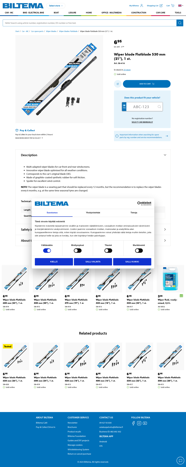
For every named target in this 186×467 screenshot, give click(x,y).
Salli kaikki (132, 262)
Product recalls (74, 431)
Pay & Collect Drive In (45, 427)
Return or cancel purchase (79, 453)
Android (103, 441)
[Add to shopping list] (118, 84)
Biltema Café (41, 422)
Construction (138, 12)
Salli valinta (93, 262)
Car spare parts (37, 31)
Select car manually (142, 122)
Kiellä (54, 262)
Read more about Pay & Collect (28, 138)
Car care (160, 12)
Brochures (72, 427)
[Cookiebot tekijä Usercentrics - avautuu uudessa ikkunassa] (139, 204)
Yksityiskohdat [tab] (93, 212)
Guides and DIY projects (78, 440)
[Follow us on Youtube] (145, 424)
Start (17, 31)
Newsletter (72, 422)
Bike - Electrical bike (33, 12)
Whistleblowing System (78, 449)
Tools (178, 12)
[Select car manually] (166, 135)
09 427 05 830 (105, 422)
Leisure (72, 12)
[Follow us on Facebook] (133, 423)
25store (127, 69)
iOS (101, 445)
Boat (56, 12)
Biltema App (106, 436)
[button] (181, 5)
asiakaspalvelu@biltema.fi (111, 427)
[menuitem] (9, 13)
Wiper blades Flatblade (68, 31)
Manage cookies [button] (75, 445)
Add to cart (145, 84)
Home (89, 12)
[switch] (78, 250)
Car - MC (9, 12)
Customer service (78, 417)
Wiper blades (51, 31)
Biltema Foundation (77, 436)
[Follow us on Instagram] (139, 423)
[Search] (179, 23)
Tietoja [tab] (134, 212)
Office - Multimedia (112, 12)
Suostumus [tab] (52, 212)
